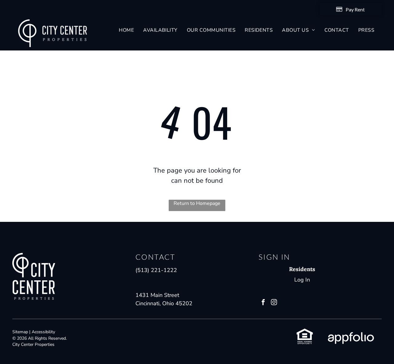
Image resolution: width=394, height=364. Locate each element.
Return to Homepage (197, 203)
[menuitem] (126, 30)
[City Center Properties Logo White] (53, 23)
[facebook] (263, 303)
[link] (304, 332)
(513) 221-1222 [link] (156, 270)
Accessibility (43, 332)
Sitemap (20, 332)
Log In (302, 279)
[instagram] (274, 303)
